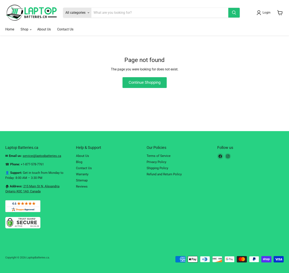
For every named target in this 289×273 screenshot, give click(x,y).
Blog (79, 162)
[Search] (234, 13)
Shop (25, 29)
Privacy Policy (156, 162)
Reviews (82, 186)
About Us (44, 29)
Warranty (82, 174)
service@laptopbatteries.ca (42, 156)
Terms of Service (159, 156)
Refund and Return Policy (164, 174)
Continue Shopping (145, 82)
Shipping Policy (157, 168)
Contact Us (65, 29)
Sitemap (82, 180)
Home (9, 29)
